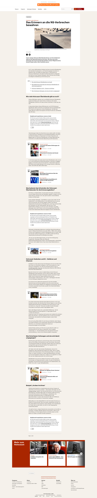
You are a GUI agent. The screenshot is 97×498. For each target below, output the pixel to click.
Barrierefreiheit (74, 489)
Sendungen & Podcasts (31, 9)
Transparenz (73, 486)
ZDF (43, 496)
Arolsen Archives (32, 391)
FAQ (42, 481)
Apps (42, 483)
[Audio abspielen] (40, 148)
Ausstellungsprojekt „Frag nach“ (36, 268)
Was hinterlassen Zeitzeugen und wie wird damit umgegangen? (46, 90)
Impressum (59, 494)
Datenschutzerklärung (46, 122)
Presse (72, 483)
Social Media (58, 483)
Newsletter (44, 485)
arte (52, 496)
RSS (42, 486)
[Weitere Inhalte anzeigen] (81, 453)
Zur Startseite (31, 473)
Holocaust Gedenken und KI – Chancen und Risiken (43, 88)
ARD (40, 496)
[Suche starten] (72, 9)
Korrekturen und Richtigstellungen (77, 488)
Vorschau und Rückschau (17, 481)
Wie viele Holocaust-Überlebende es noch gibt (42, 82)
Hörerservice (58, 481)
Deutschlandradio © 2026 (48, 493)
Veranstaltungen (45, 488)
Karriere (72, 485)
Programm (23, 9)
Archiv (45, 9)
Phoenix (47, 496)
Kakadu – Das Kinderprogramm (18, 486)
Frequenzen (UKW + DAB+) (32, 483)
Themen (16, 9)
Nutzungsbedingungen (50, 494)
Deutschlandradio (74, 481)
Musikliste (40, 9)
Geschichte (29, 16)
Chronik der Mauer (58, 496)
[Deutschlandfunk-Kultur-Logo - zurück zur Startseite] (48, 4)
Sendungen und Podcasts (17, 483)
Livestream (29, 481)
